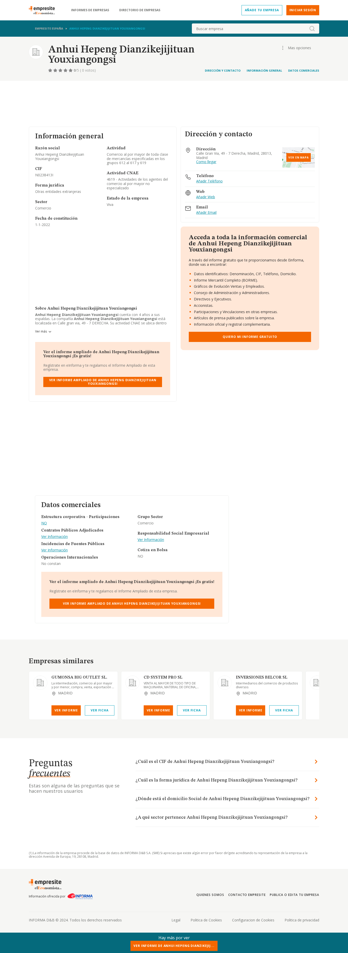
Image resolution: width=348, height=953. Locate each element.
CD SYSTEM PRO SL (163, 678)
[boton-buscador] (312, 28)
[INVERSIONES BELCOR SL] (225, 683)
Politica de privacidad (302, 920)
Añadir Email (206, 212)
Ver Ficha (99, 710)
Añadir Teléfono (209, 181)
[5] (71, 70)
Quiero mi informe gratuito (250, 337)
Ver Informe (66, 710)
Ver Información (54, 537)
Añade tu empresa (262, 10)
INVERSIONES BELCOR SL (261, 678)
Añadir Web (205, 197)
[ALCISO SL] (317, 683)
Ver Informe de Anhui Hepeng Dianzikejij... (173, 946)
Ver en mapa (298, 157)
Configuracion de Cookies (253, 920)
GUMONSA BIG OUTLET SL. (79, 678)
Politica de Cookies (206, 920)
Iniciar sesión (302, 10)
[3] (60, 70)
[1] (50, 70)
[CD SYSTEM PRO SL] (132, 683)
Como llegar (206, 162)
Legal (175, 920)
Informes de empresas (90, 10)
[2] (55, 70)
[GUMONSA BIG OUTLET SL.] (40, 683)
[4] (66, 70)
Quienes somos (210, 895)
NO (44, 523)
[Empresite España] (44, 10)
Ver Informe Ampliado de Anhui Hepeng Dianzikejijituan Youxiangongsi (102, 382)
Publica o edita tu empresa (294, 895)
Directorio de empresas (139, 10)
